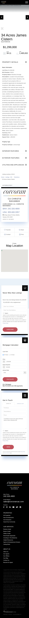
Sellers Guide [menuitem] (6, 533)
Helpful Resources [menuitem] (8, 540)
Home (2, 177)
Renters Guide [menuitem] (7, 529)
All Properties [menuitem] (6, 515)
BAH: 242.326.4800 (11, 209)
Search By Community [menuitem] (9, 522)
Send (8, 447)
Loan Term (5, 351)
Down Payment (6, 364)
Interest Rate (6, 370)
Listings (7, 177)
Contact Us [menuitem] (6, 560)
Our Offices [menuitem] (6, 556)
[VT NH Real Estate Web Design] (9, 612)
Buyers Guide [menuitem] (7, 531)
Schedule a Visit (20, 403)
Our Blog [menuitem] (5, 558)
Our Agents (11, 219)
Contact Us (5, 219)
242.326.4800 (9, 495)
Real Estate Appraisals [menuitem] (9, 535)
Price (4, 359)
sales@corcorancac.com (13, 501)
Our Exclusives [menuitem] (7, 519)
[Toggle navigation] (26, 2)
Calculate (10, 379)
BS (11, 177)
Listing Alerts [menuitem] (6, 544)
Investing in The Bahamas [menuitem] (10, 538)
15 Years (12, 354)
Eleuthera (16, 177)
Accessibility (17, 614)
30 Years (6, 354)
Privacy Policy (5, 323)
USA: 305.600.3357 (11, 212)
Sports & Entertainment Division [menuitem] (11, 542)
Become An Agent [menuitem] (8, 562)
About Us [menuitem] (5, 551)
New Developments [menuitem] (8, 517)
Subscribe (10, 329)
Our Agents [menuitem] (6, 553)
